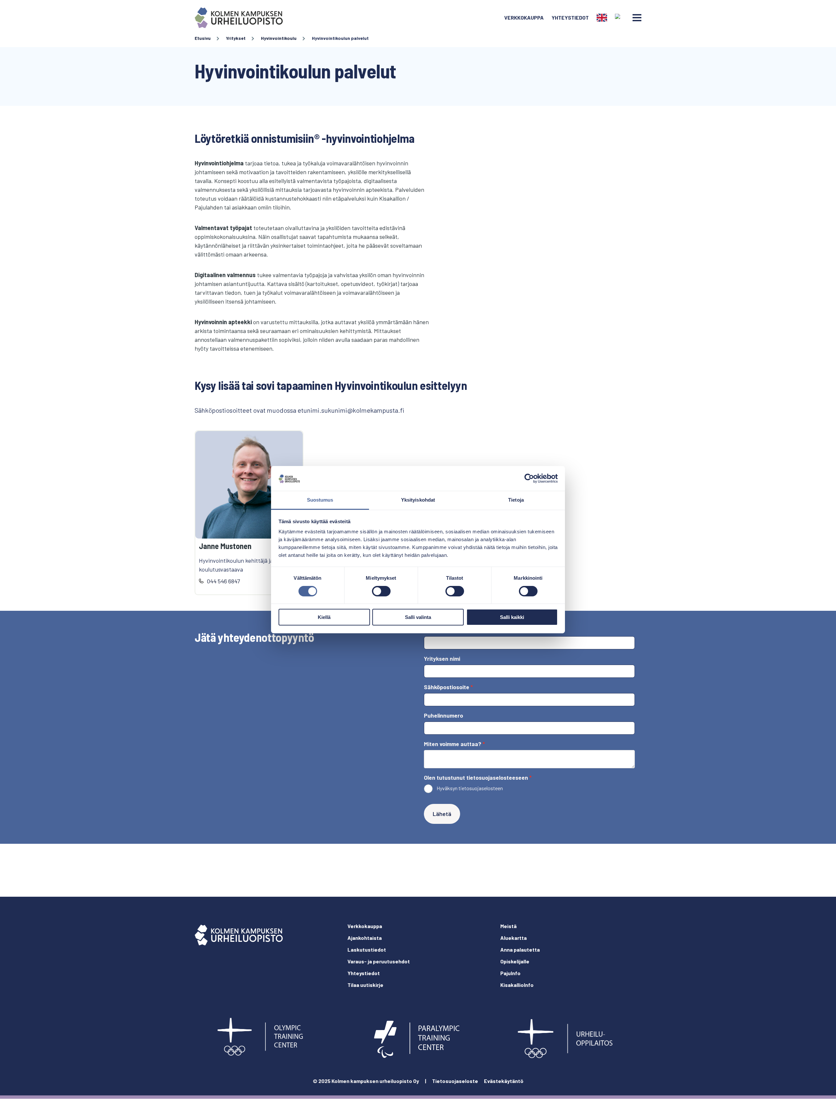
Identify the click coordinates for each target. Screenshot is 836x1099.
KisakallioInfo (517, 985)
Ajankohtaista (364, 938)
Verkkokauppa (524, 17)
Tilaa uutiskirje (365, 985)
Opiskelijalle (514, 961)
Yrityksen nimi (442, 658)
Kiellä (324, 617)
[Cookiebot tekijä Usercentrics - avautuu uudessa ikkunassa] (529, 478)
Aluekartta (513, 938)
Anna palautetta (520, 949)
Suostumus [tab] (320, 500)
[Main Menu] (637, 18)
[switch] (381, 591)
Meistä (508, 926)
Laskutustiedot (366, 949)
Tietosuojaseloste (455, 1081)
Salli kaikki (512, 617)
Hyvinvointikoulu (279, 38)
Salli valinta (418, 617)
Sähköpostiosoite (446, 687)
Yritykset (236, 38)
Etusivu (203, 38)
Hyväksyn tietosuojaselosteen (470, 788)
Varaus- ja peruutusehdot (378, 961)
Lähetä (442, 813)
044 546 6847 (223, 581)
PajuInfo (510, 973)
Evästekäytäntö (503, 1081)
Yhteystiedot (570, 17)
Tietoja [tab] (516, 500)
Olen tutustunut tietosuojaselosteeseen (476, 777)
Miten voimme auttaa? (452, 743)
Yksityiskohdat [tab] (418, 500)
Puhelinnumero (443, 715)
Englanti (602, 18)
